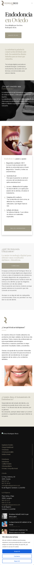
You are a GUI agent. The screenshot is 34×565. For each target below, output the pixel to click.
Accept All (17, 551)
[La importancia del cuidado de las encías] (4, 524)
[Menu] (31, 3)
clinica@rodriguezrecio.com (11, 485)
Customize (17, 556)
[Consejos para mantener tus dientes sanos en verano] (4, 532)
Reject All (17, 561)
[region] (17, 549)
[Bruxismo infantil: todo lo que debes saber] (4, 516)
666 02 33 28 (6, 502)
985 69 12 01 (6, 500)
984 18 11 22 (5, 481)
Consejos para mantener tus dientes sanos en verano (18, 531)
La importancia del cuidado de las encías (20, 523)
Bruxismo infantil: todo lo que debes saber (19, 515)
